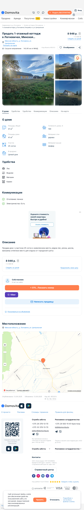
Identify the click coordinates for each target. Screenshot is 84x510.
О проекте (5, 412)
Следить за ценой (74, 39)
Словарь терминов (40, 412)
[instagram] (38, 476)
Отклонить (55, 500)
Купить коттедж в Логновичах (33, 25)
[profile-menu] (74, 15)
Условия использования (74, 390)
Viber (13, 295)
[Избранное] (38, 13)
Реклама (21, 412)
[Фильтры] (33, 13)
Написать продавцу (44, 302)
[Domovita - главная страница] (10, 12)
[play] (28, 406)
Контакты (36, 457)
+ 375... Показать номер (42, 288)
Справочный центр (44, 470)
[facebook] (33, 476)
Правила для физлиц (64, 412)
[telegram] (52, 476)
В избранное (69, 47)
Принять (40, 500)
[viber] (47, 476)
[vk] (43, 476)
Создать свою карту (23, 390)
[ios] (21, 406)
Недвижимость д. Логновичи (11, 25)
